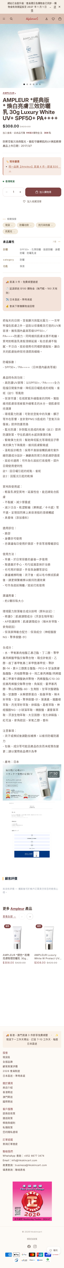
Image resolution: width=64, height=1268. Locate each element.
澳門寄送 (8, 1096)
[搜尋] (11, 19)
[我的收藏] (53, 19)
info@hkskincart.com (24, 1160)
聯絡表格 (20, 1169)
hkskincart (36, 1231)
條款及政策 (32, 1239)
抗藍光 (10, 231)
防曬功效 (25, 225)
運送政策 (8, 1118)
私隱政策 (8, 1127)
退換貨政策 (9, 1113)
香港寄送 (8, 1092)
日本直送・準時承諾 (14, 1075)
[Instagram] (35, 1246)
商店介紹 (8, 1087)
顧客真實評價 (10, 1066)
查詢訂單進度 (10, 1143)
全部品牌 (8, 1061)
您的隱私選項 (10, 1131)
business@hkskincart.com (31, 1165)
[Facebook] (29, 1246)
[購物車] (60, 19)
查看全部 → (9, 916)
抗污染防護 (45, 225)
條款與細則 (9, 1122)
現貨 (9, 225)
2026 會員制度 (11, 1070)
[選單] (4, 19)
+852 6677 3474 (34, 1155)
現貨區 (6, 1057)
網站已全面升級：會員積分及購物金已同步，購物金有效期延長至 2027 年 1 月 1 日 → (32, 7)
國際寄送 (8, 1101)
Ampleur (17, 909)
